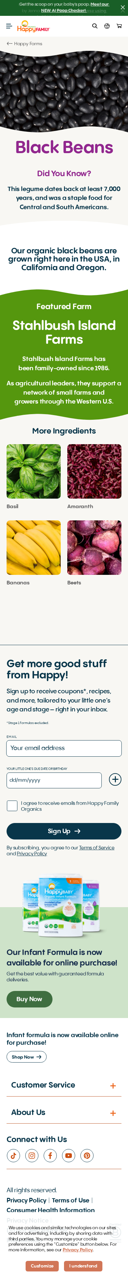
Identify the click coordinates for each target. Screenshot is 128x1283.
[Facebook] (52, 1155)
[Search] (94, 26)
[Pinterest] (89, 1155)
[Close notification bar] (123, 8)
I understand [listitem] (83, 1266)
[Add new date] (115, 779)
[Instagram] (34, 1155)
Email (12, 737)
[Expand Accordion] (113, 1086)
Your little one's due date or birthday (37, 769)
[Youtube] (71, 1155)
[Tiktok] (16, 1155)
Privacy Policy (32, 854)
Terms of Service (97, 848)
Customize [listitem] (42, 1266)
